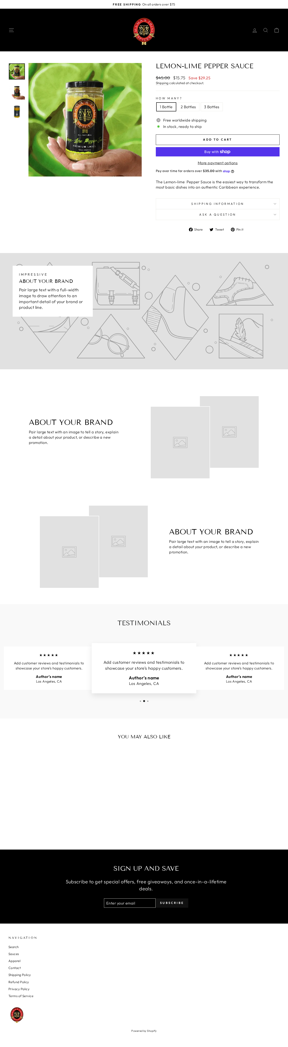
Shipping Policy (19, 975)
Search (13, 947)
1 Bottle (166, 106)
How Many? (169, 98)
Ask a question (217, 214)
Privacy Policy (19, 989)
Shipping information (217, 204)
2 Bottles (188, 106)
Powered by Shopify (143, 1030)
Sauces (13, 954)
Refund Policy (18, 982)
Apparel (14, 961)
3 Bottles (211, 106)
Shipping (162, 83)
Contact (14, 968)
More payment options (218, 162)
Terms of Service (20, 996)
